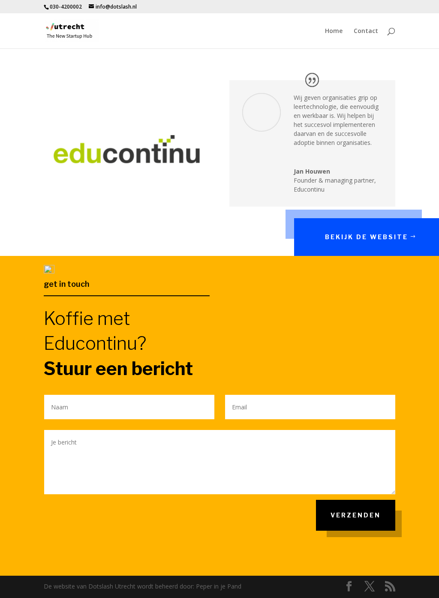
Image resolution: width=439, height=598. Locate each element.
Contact (366, 31)
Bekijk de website (366, 236)
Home (334, 31)
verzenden (356, 515)
